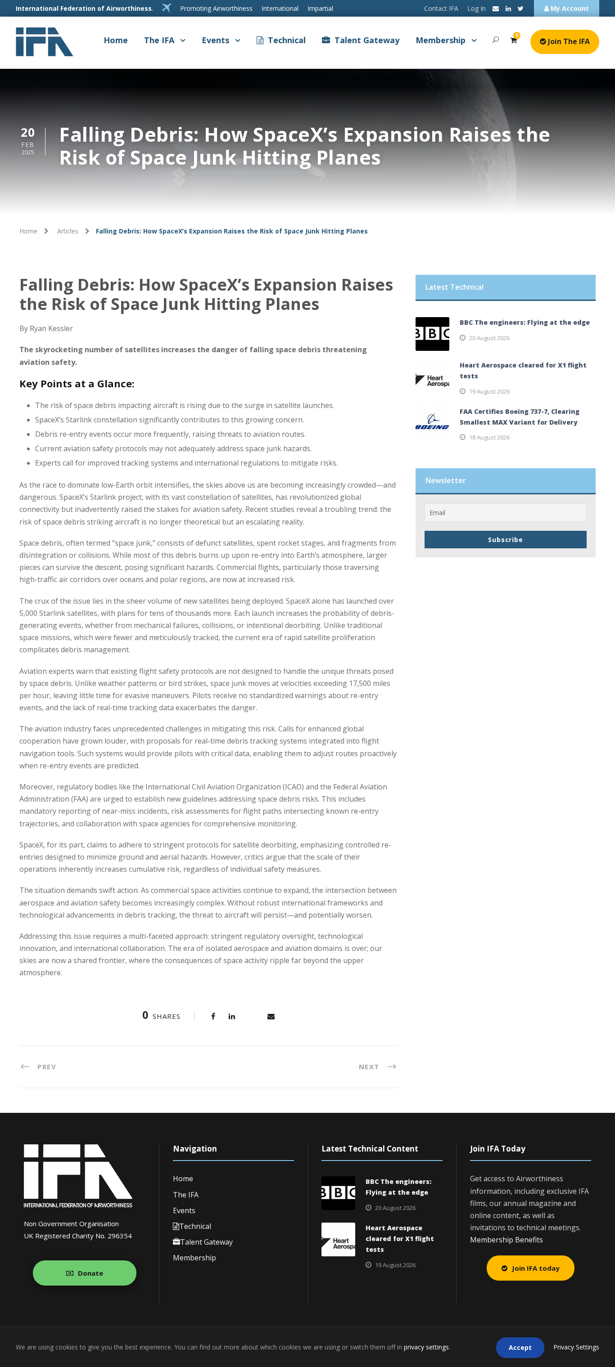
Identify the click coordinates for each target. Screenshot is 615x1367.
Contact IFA (441, 8)
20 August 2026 (489, 338)
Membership (441, 40)
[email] (496, 8)
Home (116, 40)
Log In (476, 8)
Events (215, 40)
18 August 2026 (489, 437)
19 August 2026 (489, 391)
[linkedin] (508, 8)
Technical (287, 40)
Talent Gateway (367, 40)
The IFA (159, 40)
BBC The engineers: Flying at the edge (525, 322)
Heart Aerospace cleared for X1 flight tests (400, 1239)
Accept (520, 1347)
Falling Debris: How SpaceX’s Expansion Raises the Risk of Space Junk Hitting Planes (206, 294)
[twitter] (521, 8)
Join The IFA (568, 41)
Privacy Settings (576, 1347)
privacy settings (426, 1347)
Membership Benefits (506, 1240)
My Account (569, 8)
